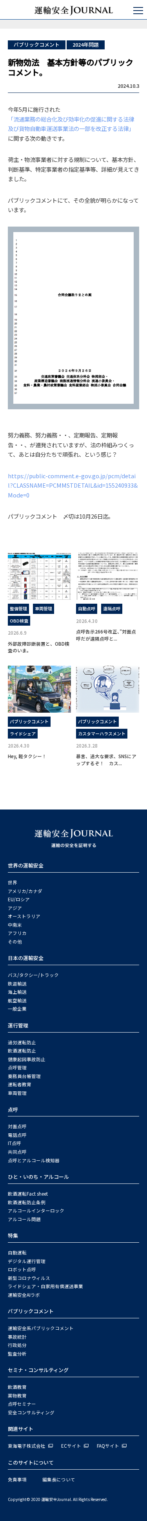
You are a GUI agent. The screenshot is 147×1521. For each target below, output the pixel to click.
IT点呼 (14, 1143)
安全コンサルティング (31, 1412)
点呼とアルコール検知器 (34, 1160)
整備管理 (18, 608)
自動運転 (17, 1252)
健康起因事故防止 (26, 1059)
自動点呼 (86, 608)
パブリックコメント (37, 44)
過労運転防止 (22, 1042)
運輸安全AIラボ (24, 1295)
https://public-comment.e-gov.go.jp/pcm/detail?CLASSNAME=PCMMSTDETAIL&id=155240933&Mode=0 (73, 485)
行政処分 (17, 1345)
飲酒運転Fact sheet (28, 1194)
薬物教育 (17, 1395)
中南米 (15, 925)
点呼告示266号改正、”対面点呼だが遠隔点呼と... (106, 634)
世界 (12, 882)
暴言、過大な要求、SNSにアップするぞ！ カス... (106, 759)
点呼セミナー (22, 1404)
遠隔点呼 (111, 608)
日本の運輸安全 (26, 958)
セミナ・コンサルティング (38, 1370)
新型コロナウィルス (29, 1278)
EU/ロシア (19, 899)
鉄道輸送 (17, 983)
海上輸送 (17, 992)
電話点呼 (17, 1135)
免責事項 (17, 1479)
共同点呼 (17, 1152)
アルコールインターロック (36, 1210)
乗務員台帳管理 (24, 1076)
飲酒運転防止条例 (26, 1202)
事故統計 (17, 1337)
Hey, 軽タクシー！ (27, 756)
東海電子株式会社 (26, 1446)
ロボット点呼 (22, 1269)
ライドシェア (23, 733)
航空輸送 (17, 1000)
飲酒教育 (17, 1387)
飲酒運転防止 (22, 1050)
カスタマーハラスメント (101, 733)
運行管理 (18, 1025)
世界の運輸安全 (26, 865)
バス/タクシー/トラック (33, 975)
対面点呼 (17, 1126)
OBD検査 (19, 620)
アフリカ (17, 933)
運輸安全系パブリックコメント (41, 1328)
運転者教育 (19, 1084)
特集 (13, 1235)
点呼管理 (17, 1067)
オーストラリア (24, 916)
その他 (15, 941)
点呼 (13, 1109)
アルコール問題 (24, 1219)
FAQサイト (108, 1446)
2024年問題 (86, 44)
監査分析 (17, 1353)
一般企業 (17, 1009)
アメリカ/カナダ (25, 891)
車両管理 (43, 608)
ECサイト (71, 1446)
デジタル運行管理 (26, 1261)
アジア (15, 908)
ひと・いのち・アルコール (38, 1176)
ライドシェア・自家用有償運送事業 (45, 1286)
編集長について (58, 1479)
